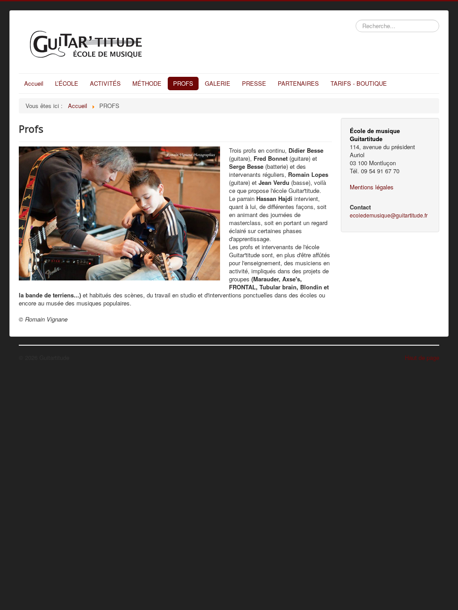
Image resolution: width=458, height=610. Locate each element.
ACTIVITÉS (105, 83)
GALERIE (217, 83)
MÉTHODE (146, 83)
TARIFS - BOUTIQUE (359, 83)
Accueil (33, 83)
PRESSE (254, 83)
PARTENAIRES (298, 83)
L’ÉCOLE (66, 83)
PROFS (183, 83)
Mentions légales (372, 187)
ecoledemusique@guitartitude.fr (389, 215)
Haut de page (422, 357)
